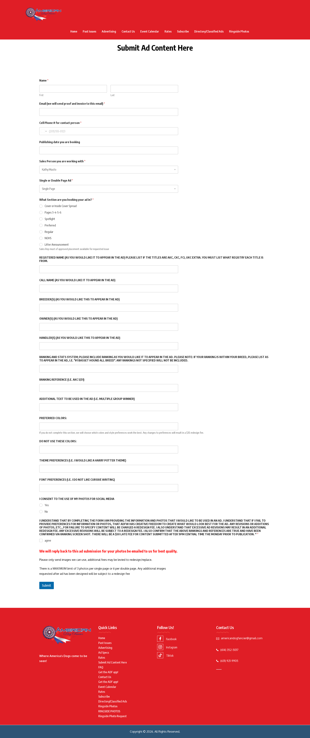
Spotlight (50, 219)
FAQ (100, 667)
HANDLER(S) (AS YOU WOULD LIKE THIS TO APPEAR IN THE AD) (79, 338)
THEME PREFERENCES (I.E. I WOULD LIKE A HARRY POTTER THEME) (82, 460)
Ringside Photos (239, 31)
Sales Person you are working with (62, 161)
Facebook (171, 639)
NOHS (48, 238)
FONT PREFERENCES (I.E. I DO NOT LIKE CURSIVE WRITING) (77, 479)
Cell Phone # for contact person (60, 123)
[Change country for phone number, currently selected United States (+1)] (43, 131)
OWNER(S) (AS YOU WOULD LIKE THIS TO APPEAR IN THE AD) (78, 318)
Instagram (171, 647)
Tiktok (169, 655)
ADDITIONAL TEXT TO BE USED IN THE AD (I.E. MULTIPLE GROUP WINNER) (87, 399)
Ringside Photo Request (112, 716)
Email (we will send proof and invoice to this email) (72, 103)
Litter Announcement (57, 244)
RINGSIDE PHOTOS (109, 711)
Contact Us (128, 31)
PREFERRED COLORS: (53, 418)
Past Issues (89, 31)
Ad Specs (103, 652)
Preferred (50, 225)
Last (112, 95)
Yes (47, 505)
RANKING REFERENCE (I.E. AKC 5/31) (61, 379)
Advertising (109, 31)
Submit (46, 585)
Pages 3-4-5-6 (53, 212)
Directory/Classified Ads (209, 31)
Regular (49, 232)
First (41, 95)
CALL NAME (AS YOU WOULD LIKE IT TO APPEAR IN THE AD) (77, 280)
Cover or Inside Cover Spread (61, 206)
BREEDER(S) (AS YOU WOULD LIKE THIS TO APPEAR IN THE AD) (79, 299)
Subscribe (183, 31)
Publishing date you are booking (59, 142)
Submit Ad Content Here (112, 662)
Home (73, 31)
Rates (168, 31)
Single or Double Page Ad (56, 180)
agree (48, 540)
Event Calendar (149, 31)
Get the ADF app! (108, 672)
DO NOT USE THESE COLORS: (58, 441)
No (46, 511)
